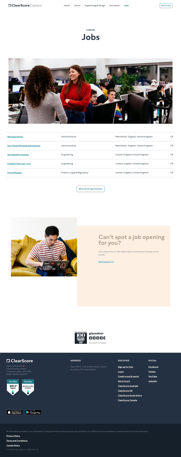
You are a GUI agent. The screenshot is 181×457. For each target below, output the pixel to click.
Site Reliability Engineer (18, 155)
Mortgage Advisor (15, 137)
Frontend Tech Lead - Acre (19, 164)
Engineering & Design (95, 5)
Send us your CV (106, 261)
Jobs (126, 5)
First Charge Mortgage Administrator (24, 146)
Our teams (114, 5)
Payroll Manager (14, 173)
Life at (77, 5)
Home (67, 5)
